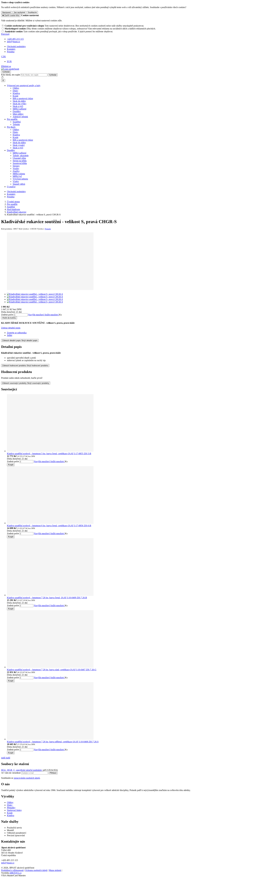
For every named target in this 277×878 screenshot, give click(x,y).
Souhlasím (32, 12)
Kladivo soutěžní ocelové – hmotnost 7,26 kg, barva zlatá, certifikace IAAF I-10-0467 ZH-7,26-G (51, 669)
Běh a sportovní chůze (23, 98)
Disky (15, 90)
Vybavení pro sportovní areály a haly (23, 85)
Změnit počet (7, 314)
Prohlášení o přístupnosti (12, 870)
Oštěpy (16, 88)
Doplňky (17, 111)
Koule (15, 96)
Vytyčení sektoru (20, 179)
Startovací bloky (14, 810)
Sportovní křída (20, 163)
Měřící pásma (19, 173)
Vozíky (16, 168)
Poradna (10, 51)
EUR (9, 61)
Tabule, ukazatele (21, 155)
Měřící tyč (17, 176)
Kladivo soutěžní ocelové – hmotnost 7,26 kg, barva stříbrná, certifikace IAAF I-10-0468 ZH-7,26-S (53, 741)
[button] (3, 56)
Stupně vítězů (19, 184)
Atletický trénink (20, 116)
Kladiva (16, 93)
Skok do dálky (19, 101)
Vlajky (16, 181)
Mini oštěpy (18, 114)
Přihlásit (53, 773)
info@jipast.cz (7, 863)
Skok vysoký (19, 145)
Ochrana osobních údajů (36, 870)
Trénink (16, 124)
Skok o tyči (18, 106)
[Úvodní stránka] (10, 69)
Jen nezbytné (19, 12)
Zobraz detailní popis (10, 328)
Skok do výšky (19, 103)
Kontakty (11, 49)
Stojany (16, 166)
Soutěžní (17, 122)
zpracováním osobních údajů (27, 778)
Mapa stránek (55, 870)
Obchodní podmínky (16, 46)
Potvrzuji (5, 34)
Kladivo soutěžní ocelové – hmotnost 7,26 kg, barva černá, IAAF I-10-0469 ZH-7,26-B (47, 597)
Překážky (11, 807)
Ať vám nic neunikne (11, 773)
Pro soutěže (12, 119)
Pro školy (11, 127)
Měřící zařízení (19, 109)
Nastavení (6, 12)
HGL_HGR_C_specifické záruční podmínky (21, 770)
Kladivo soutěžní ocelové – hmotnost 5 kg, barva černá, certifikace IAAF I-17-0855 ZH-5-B (49, 453)
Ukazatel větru (19, 158)
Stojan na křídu (20, 160)
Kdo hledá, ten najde (10, 74)
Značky (16, 171)
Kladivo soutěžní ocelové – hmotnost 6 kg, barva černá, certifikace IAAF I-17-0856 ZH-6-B (49, 525)
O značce (11, 186)
